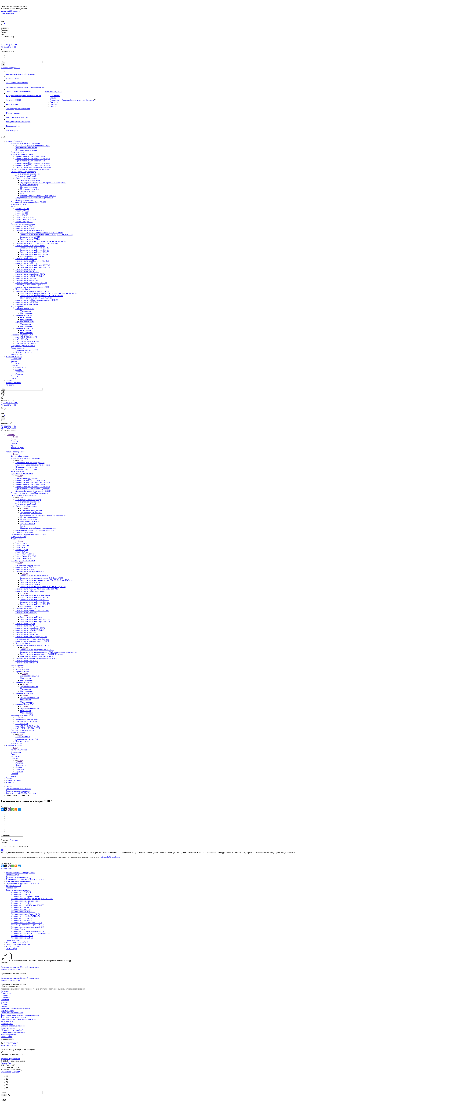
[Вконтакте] (7, 1077)
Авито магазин (7, 13)
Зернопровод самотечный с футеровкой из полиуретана (43, 183)
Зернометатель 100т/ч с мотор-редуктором (32, 159)
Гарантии (54, 102)
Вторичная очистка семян (26, 150)
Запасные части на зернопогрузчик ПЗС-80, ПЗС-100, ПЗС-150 (46, 235)
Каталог (4, 1006)
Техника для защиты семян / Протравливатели (25, 87)
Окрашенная (25, 311)
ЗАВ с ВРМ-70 (21, 339)
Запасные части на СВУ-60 (26, 304)
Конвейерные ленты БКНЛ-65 (32, 256)
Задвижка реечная (27, 191)
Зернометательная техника (17, 83)
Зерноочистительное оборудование (20, 74)
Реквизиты (54, 100)
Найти (4, 1095)
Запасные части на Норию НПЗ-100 (35, 254)
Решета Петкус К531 (24, 222)
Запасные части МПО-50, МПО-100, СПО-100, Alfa (36, 243)
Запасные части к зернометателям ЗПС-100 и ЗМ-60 (41, 233)
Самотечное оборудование (26, 178)
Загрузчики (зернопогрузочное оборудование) (34, 198)
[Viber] (9, 809)
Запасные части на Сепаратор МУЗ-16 (31, 283)
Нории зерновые (13, 113)
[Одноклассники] (15, 809)
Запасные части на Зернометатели (29, 230)
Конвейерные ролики (24, 200)
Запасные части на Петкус (26, 263)
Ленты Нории (12, 130)
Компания (5, 991)
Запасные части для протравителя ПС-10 (32, 287)
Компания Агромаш (53, 92)
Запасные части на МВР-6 (26, 278)
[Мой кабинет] (2, 26)
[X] (5, 809)
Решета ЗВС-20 (21, 215)
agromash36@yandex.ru (10, 11)
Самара (14, 443)
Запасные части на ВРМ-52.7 (27, 272)
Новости (53, 104)
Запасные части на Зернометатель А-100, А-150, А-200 (42, 241)
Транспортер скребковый (25, 176)
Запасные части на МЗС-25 (26, 280)
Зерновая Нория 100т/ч (24, 322)
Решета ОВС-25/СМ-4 (24, 217)
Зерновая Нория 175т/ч (24, 328)
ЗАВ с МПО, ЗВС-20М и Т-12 (27, 343)
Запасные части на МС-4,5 (26, 259)
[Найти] (3, 64)
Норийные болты (22, 289)
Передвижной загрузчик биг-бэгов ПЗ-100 (23, 96)
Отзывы (53, 98)
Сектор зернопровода (29, 185)
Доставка (66, 100)
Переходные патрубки (29, 189)
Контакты (90, 100)
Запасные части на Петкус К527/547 (35, 265)
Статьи (53, 106)
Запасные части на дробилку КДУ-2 (30, 274)
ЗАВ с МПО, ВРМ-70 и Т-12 (27, 341)
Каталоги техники (77, 100)
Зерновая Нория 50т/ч (24, 315)
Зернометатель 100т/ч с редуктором (30, 156)
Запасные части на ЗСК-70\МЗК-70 (29, 276)
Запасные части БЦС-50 (25, 270)
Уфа (12, 445)
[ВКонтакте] (2, 809)
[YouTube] (7, 1079)
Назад (15, 437)
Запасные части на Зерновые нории (30, 246)
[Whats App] (7, 1088)
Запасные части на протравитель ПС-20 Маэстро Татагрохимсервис (48, 293)
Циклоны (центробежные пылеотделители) (38, 196)
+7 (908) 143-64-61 (8, 47)
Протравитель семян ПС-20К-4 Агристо (36, 298)
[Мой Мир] (19, 809)
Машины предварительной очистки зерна (32, 146)
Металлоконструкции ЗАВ (17, 117)
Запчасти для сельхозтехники (18, 109)
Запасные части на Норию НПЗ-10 (34, 248)
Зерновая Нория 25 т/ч (24, 309)
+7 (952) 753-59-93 (10, 45)
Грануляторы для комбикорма (18, 122)
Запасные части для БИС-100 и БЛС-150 (32, 261)
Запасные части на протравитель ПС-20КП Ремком (41, 296)
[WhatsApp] (12, 809)
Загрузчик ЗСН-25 (13, 100)
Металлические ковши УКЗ (26, 350)
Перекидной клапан (28, 187)
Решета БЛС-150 (22, 211)
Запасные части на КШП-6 (26, 302)
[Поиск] (3, 417)
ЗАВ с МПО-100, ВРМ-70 (26, 337)
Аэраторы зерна (12, 78)
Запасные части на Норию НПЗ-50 (34, 252)
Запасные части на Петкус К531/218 (35, 267)
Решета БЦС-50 (21, 213)
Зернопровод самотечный (31, 180)
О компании (55, 96)
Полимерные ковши (23, 352)
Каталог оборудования (10, 68)
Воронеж (14, 441)
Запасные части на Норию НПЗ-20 (34, 250)
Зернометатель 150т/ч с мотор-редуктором (32, 163)
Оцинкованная (26, 313)
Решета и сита (12, 104)
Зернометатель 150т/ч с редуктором (30, 161)
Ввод (22, 193)
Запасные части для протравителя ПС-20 (32, 291)
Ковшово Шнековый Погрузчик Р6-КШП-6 (33, 167)
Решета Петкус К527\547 (25, 219)
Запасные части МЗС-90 (30, 237)
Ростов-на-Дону (17, 448)
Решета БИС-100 (22, 209)
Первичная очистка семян (26, 148)
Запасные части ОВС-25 (25, 226)
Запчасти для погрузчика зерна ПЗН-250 (32, 285)
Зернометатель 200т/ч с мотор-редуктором (32, 165)
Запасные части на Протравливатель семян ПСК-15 (36, 300)
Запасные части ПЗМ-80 (30, 239)
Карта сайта (6, 1063)
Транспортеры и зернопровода (18, 91)
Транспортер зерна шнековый (27, 174)
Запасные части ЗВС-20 (25, 228)
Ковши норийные (13, 126)
